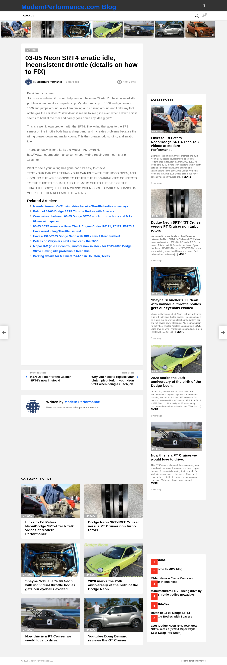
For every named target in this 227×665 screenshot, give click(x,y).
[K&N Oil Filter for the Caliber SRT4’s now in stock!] (4, 332)
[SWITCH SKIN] (204, 5)
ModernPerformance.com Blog (68, 6)
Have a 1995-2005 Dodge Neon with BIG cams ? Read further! (76, 236)
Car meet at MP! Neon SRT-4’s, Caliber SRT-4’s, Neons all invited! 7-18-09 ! (204, 15)
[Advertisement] (82, 285)
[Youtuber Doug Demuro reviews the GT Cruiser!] (169, 29)
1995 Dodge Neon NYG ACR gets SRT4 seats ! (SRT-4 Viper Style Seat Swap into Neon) (174, 629)
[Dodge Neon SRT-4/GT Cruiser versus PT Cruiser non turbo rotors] (46, 29)
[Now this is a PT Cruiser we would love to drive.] (139, 29)
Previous (1, 29)
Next (225, 29)
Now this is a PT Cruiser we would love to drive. (137, 34)
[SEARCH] (197, 15)
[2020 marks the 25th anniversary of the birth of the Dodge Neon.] (108, 29)
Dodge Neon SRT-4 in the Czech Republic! (200, 34)
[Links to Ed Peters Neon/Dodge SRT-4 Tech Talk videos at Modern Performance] (16, 29)
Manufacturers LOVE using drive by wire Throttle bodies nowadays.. (81, 206)
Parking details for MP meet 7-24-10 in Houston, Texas (71, 256)
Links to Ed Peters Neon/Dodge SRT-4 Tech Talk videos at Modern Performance (15, 33)
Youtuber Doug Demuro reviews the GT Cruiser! (169, 34)
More (187, 176)
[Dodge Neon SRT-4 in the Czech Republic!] (200, 29)
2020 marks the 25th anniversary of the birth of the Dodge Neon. (106, 33)
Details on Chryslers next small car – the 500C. (66, 241)
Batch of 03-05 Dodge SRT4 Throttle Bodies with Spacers (73, 211)
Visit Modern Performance (193, 661)
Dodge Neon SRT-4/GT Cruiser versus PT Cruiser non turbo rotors (46, 33)
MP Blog (28, 516)
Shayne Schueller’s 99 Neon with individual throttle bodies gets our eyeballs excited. (77, 33)
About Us (28, 15)
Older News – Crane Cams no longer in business (172, 580)
